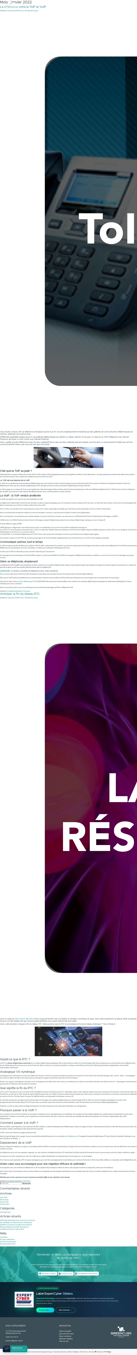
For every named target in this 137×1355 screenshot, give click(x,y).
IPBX (38, 486)
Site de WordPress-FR (7, 1244)
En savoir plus (45, 1310)
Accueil (72, 6)
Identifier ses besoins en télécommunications (16, 1225)
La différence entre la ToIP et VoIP (12, 1229)
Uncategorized (12, 591)
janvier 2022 (4, 1202)
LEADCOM (5, 571)
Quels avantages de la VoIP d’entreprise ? (14, 1227)
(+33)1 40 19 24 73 (12, 1337)
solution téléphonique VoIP (26, 581)
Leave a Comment (23, 591)
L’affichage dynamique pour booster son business (17, 1220)
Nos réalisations (104, 6)
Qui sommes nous (66, 1333)
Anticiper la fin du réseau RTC (20, 593)
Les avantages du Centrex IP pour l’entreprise (16, 1222)
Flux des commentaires (8, 1242)
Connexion (4, 1237)
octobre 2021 (4, 1204)
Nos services (85, 6)
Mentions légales (66, 1338)
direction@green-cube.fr (14, 1341)
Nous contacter (122, 6)
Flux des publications (7, 1239)
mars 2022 (3, 1197)
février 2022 (4, 1200)
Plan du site (63, 1341)
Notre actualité (65, 1331)
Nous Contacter (65, 1310)
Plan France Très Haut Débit (26, 1019)
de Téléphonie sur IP (72, 1136)
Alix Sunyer (34, 598)
